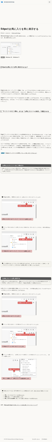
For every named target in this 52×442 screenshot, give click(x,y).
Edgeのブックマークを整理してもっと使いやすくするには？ (21, 153)
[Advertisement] (26, 14)
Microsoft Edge (16, 33)
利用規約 (45, 439)
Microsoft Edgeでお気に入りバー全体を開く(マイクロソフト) (20, 405)
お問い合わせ (37, 439)
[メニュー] (49, 2)
